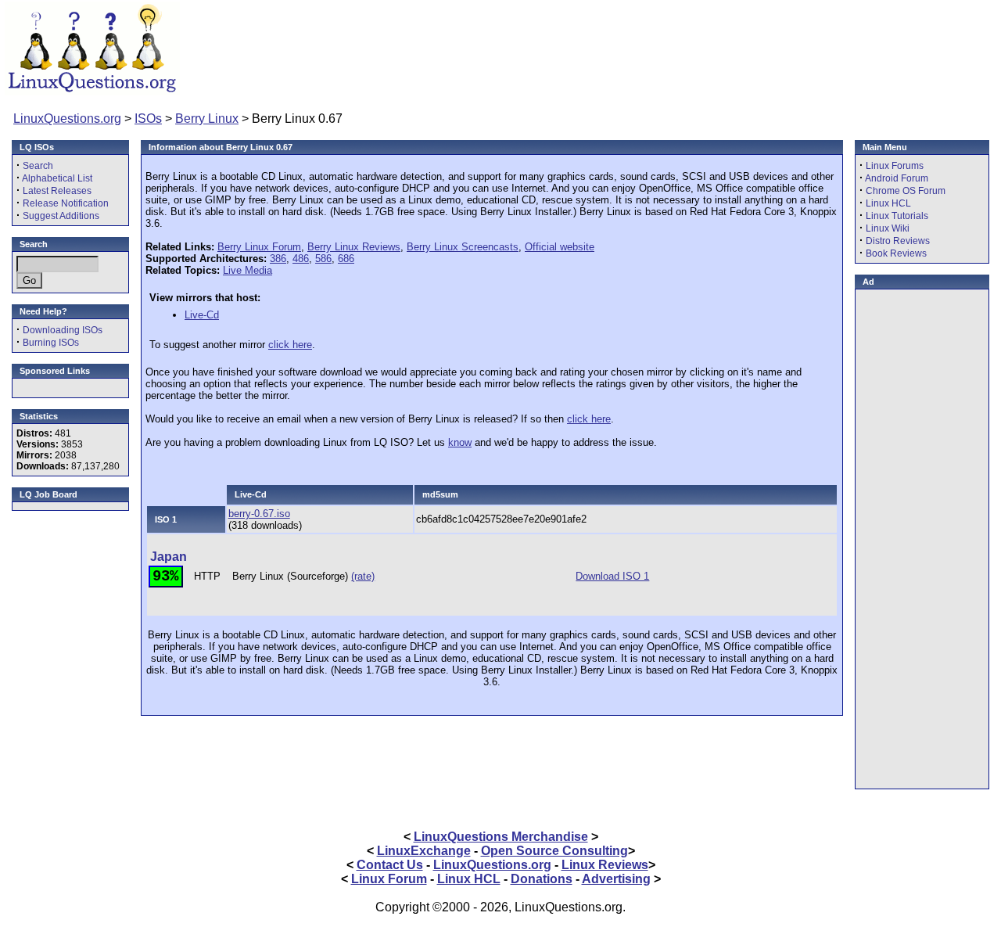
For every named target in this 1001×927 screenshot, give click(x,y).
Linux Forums (895, 165)
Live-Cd (202, 315)
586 (323, 258)
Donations (541, 879)
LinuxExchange (424, 850)
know (460, 442)
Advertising (616, 879)
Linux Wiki (888, 228)
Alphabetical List (57, 178)
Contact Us (390, 864)
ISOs (148, 118)
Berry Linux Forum (259, 247)
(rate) (363, 576)
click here (290, 344)
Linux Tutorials (897, 215)
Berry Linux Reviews (353, 247)
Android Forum (896, 178)
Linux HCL (888, 203)
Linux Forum (389, 879)
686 (346, 258)
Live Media (247, 270)
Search (38, 165)
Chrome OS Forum (905, 190)
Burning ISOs (51, 342)
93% (165, 576)
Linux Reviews (604, 864)
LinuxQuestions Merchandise (501, 836)
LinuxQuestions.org (67, 118)
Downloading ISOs (62, 330)
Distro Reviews (898, 240)
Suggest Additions (61, 215)
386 (278, 258)
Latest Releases (57, 190)
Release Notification (66, 203)
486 (300, 258)
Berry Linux (207, 118)
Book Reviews (896, 253)
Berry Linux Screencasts (462, 247)
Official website (559, 247)
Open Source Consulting (554, 850)
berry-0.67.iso (259, 513)
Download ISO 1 (612, 576)
